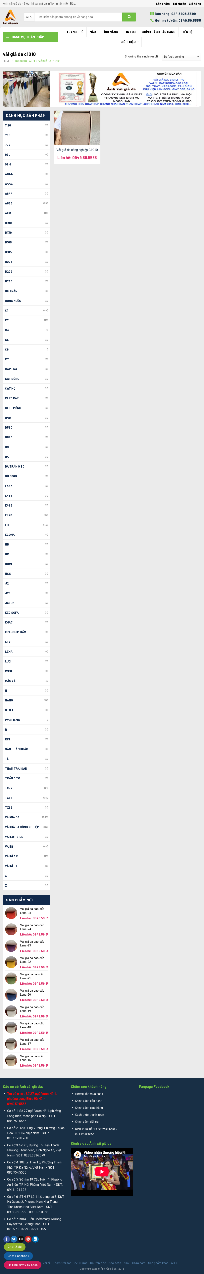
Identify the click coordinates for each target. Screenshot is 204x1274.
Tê (7, 759)
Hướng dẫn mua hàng (89, 1094)
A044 (9, 174)
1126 (8, 125)
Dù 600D (11, 476)
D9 (7, 447)
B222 (8, 271)
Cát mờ (10, 388)
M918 (8, 671)
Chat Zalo (15, 1247)
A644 (9, 193)
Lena (9, 651)
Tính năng (110, 32)
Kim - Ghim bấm (15, 632)
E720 (8, 515)
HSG (8, 573)
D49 (8, 417)
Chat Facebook (18, 1256)
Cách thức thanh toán (89, 1114)
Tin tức (130, 32)
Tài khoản (179, 3)
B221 (8, 262)
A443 (9, 184)
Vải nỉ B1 (11, 866)
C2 (7, 320)
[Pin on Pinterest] (28, 1239)
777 (7, 145)
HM (7, 554)
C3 (7, 330)
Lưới (8, 661)
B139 (8, 232)
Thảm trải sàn (16, 768)
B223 (8, 281)
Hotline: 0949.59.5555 (23, 1265)
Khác (9, 622)
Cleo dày (12, 398)
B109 (8, 223)
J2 (7, 583)
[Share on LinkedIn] (35, 1239)
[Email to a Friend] (21, 1239)
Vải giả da (12, 817)
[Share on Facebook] (6, 1239)
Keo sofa (12, 612)
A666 (8, 203)
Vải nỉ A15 (12, 856)
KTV (8, 642)
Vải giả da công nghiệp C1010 (77, 150)
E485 (8, 495)
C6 (7, 349)
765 (7, 135)
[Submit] (129, 17)
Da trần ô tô (15, 466)
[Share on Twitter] (14, 1239)
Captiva (11, 369)
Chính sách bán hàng (158, 32)
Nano (9, 700)
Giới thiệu (128, 42)
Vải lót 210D (14, 836)
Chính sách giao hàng (89, 1108)
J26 (8, 593)
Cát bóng (12, 378)
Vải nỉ (9, 846)
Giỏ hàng (195, 3)
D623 (8, 437)
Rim (7, 739)
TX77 (8, 788)
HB (7, 544)
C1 (6, 310)
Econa (10, 534)
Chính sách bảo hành (88, 1101)
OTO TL (10, 710)
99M (8, 164)
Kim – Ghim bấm (134, 1263)
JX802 (9, 603)
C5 (7, 339)
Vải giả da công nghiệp (22, 827)
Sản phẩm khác (16, 749)
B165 (8, 242)
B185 (8, 252)
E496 (8, 505)
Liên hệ (187, 32)
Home (6, 60)
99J (8, 154)
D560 (8, 427)
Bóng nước (13, 300)
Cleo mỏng (13, 408)
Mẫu (93, 32)
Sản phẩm (163, 3)
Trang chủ (75, 32)
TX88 (8, 797)
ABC (174, 1263)
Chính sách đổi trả (87, 1121)
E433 (8, 486)
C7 (7, 359)
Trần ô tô (12, 778)
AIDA (8, 213)
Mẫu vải (10, 681)
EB (7, 525)
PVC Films (12, 720)
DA (7, 456)
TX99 (8, 807)
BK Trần (11, 291)
